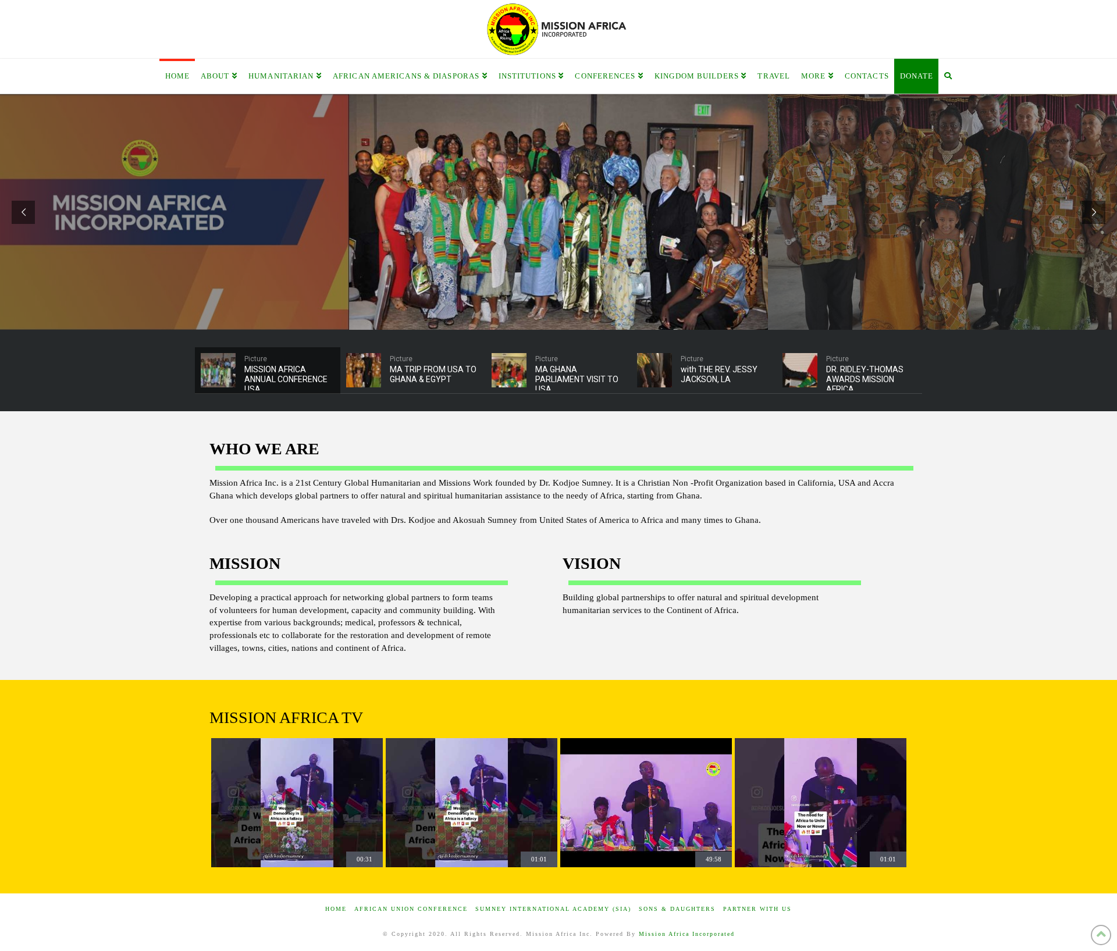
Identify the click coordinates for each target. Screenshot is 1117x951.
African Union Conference (411, 909)
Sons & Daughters (677, 909)
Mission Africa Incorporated (687, 934)
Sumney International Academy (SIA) (553, 909)
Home (336, 909)
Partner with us (757, 909)
